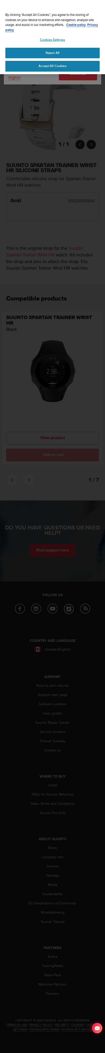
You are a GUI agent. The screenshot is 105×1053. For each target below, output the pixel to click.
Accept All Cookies (52, 66)
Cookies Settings (52, 40)
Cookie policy (76, 24)
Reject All (52, 53)
